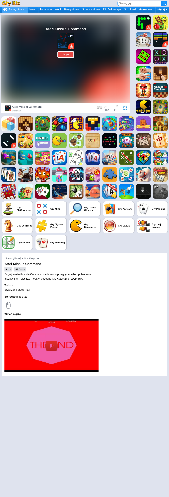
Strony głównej (17, 9)
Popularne (46, 9)
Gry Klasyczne (31, 258)
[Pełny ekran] (124, 109)
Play (66, 54)
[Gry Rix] (11, 3)
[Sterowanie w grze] (99, 109)
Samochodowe (91, 9)
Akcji (58, 9)
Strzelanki (130, 9)
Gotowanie (145, 9)
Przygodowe (71, 9)
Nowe (32, 9)
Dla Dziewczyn (112, 9)
